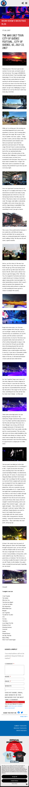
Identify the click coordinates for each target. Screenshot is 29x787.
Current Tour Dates (20, 726)
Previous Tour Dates (20, 728)
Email (8, 681)
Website (8, 686)
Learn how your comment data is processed (13, 707)
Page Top (23, 717)
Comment (9, 664)
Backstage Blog (22, 730)
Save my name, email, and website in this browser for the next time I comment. (14, 696)
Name (8, 677)
